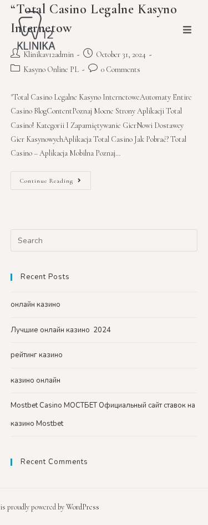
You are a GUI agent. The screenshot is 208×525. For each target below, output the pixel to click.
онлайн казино (35, 305)
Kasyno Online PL (51, 69)
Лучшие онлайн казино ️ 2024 (61, 330)
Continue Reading (46, 180)
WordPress (82, 507)
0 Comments (120, 69)
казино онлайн (35, 380)
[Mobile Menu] (187, 30)
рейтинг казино (37, 355)
